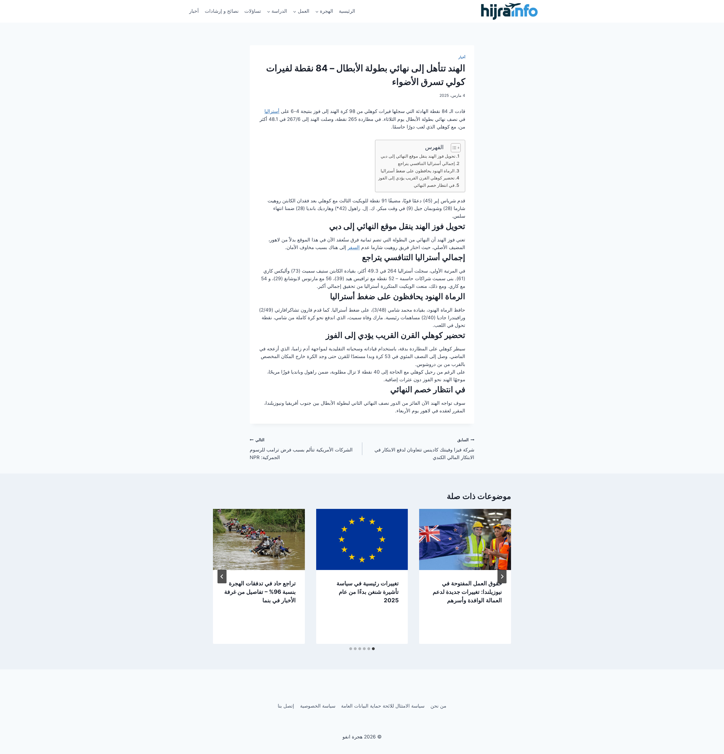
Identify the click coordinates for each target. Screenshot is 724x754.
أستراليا (271, 111)
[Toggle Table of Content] (453, 148)
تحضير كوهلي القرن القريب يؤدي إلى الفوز (416, 178)
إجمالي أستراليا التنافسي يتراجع (426, 163)
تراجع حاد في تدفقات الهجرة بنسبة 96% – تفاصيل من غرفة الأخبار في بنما (260, 592)
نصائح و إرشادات (222, 11)
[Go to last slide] (502, 576)
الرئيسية (347, 11)
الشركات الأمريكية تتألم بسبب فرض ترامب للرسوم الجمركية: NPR (301, 449)
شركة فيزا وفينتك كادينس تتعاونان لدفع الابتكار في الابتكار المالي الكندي (424, 449)
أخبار (194, 11)
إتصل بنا (286, 706)
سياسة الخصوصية (317, 706)
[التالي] (222, 576)
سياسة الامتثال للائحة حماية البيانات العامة (383, 706)
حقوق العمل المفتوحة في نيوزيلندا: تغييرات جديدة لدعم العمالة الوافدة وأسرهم (467, 592)
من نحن (438, 706)
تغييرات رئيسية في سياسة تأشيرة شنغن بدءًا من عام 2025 (368, 592)
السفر (354, 247)
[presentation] (465, 539)
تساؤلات (252, 11)
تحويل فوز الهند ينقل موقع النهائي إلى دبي (418, 156)
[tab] (373, 648)
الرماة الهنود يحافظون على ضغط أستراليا (417, 170)
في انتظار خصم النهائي (434, 185)
